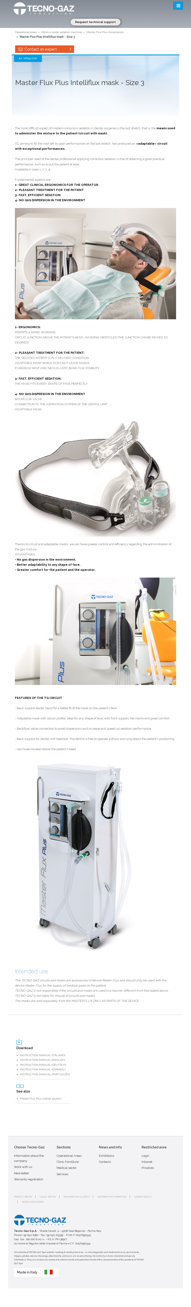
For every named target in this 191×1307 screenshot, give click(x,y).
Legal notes (48, 1196)
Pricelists (148, 1168)
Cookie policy (143, 1196)
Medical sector (67, 1168)
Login (145, 1155)
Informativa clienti (76, 1196)
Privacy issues (23, 1196)
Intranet (147, 1162)
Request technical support (95, 22)
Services (62, 1174)
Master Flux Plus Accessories (105, 32)
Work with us (23, 1167)
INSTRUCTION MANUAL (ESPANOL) (42, 1069)
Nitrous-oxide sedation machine (61, 32)
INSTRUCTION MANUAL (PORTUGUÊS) (45, 1074)
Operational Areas (69, 1155)
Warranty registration (28, 1179)
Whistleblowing (33, 1202)
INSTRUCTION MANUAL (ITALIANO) (42, 1055)
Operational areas (26, 32)
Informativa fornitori (111, 1196)
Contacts (105, 1162)
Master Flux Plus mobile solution (40, 1098)
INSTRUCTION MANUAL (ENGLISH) (42, 1060)
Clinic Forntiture (68, 1162)
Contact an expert (40, 49)
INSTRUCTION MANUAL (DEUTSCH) (43, 1064)
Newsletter (21, 1173)
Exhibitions (106, 1155)
